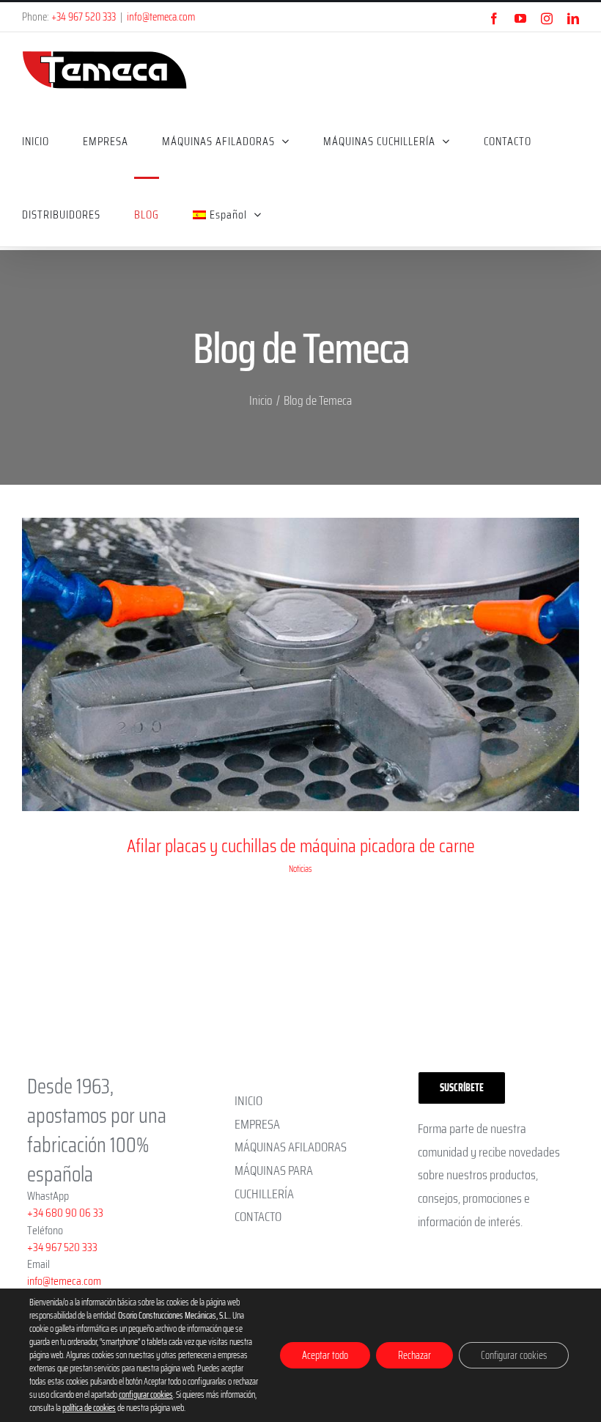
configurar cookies (146, 1394)
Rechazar (414, 1355)
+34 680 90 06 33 (65, 1212)
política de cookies (89, 1408)
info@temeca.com (161, 17)
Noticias (300, 869)
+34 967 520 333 (83, 17)
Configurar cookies (514, 1355)
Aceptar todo (325, 1355)
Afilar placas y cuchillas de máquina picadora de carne (301, 846)
